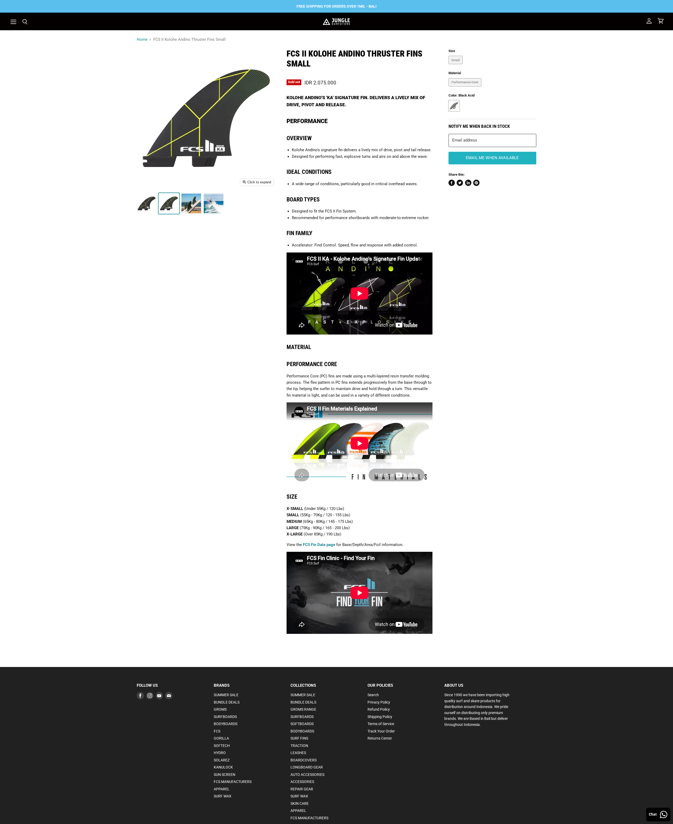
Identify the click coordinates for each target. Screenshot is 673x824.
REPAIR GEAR (301, 789)
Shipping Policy (380, 717)
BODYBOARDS (225, 724)
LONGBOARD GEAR (306, 767)
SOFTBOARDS (302, 724)
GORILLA (221, 738)
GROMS (220, 709)
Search (373, 695)
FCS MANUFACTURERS (233, 782)
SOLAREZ (222, 760)
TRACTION (299, 746)
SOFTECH (222, 746)
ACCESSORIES (302, 782)
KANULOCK (223, 767)
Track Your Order (381, 731)
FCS (217, 731)
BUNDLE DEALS (226, 702)
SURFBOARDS (225, 717)
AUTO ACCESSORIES (307, 774)
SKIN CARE (299, 803)
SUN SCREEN (224, 774)
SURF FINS (299, 738)
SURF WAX (222, 796)
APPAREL (222, 789)
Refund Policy (379, 709)
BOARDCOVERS (303, 760)
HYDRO (220, 753)
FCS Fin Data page (319, 544)
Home (142, 39)
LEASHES (298, 753)
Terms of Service (381, 724)
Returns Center (380, 738)
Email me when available (492, 157)
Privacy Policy (379, 702)
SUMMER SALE (226, 695)
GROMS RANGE (303, 709)
